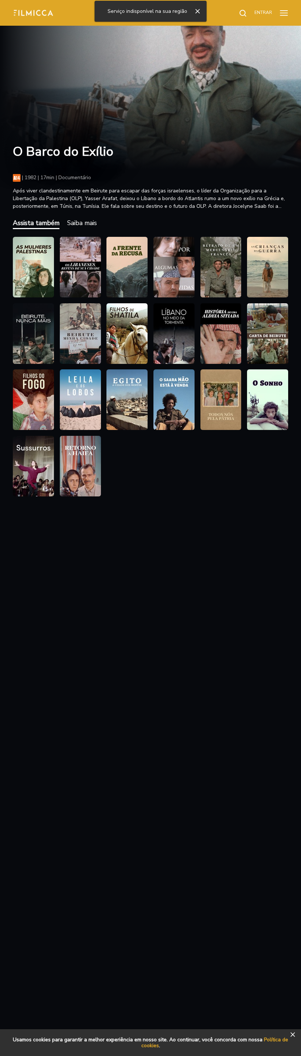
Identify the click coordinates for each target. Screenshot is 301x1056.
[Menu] (284, 13)
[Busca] (239, 13)
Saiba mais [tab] (82, 222)
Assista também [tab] (36, 222)
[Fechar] (197, 11)
